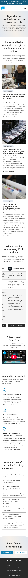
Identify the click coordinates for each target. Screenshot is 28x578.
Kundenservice (12, 575)
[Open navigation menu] (25, 8)
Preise (7, 570)
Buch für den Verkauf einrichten (11, 117)
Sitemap (18, 575)
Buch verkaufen (21, 552)
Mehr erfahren (7, 236)
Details (20, 3)
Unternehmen (10, 567)
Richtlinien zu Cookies (14, 572)
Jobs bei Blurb (18, 567)
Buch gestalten (7, 552)
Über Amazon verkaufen (16, 325)
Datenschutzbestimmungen (16, 570)
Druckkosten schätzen (9, 172)
